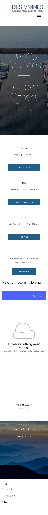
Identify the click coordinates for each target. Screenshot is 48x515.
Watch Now (24, 271)
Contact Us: (7, 489)
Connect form (24, 167)
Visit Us (24, 237)
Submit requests (24, 202)
